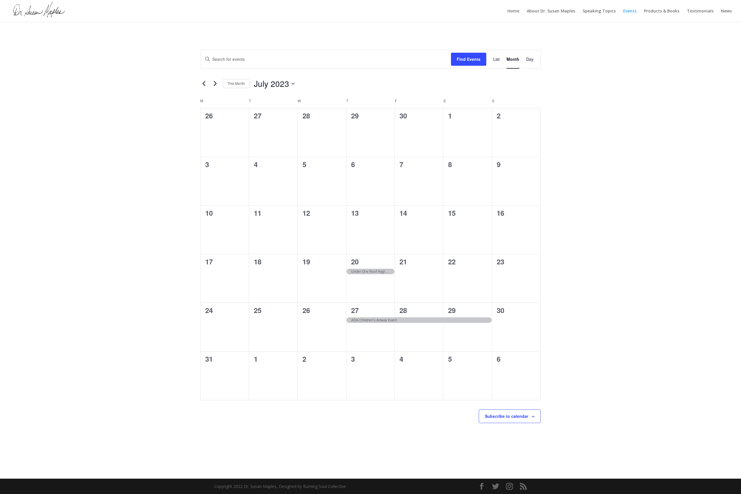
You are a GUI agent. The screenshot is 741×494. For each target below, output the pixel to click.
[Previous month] (203, 83)
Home (513, 11)
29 (452, 310)
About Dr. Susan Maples (551, 11)
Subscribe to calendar (506, 416)
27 (355, 310)
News (726, 11)
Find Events (468, 59)
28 (403, 310)
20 (355, 261)
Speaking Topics (599, 11)
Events (630, 11)
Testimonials (700, 11)
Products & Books (661, 11)
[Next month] (215, 83)
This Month (236, 83)
